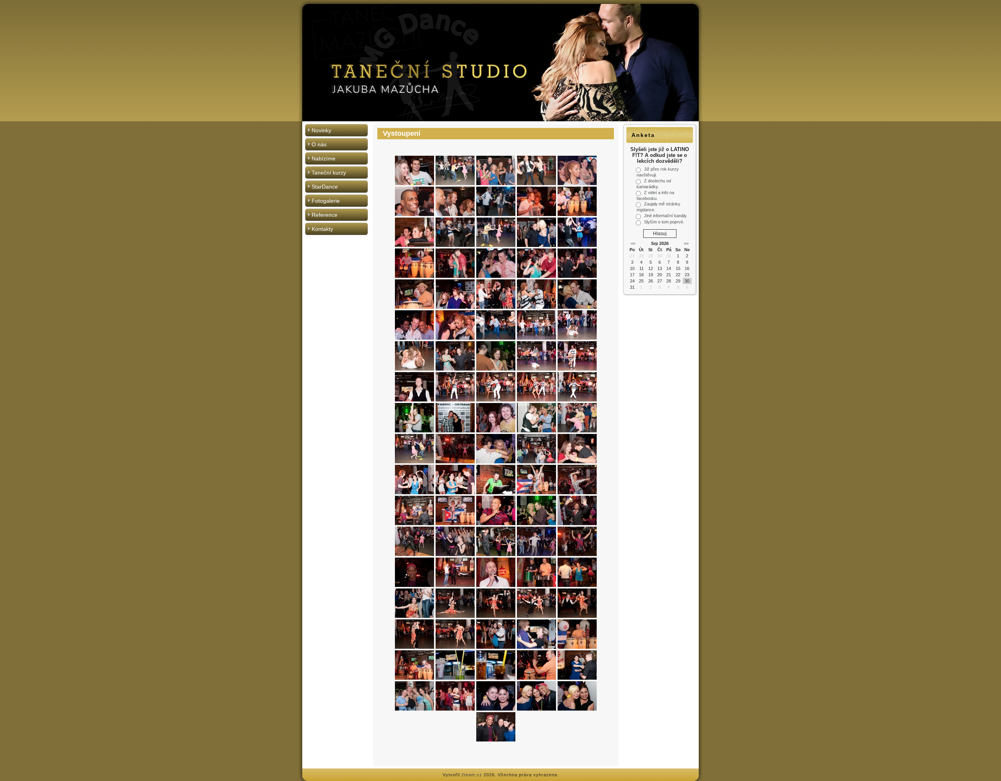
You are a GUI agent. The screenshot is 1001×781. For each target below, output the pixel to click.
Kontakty (322, 229)
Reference (324, 215)
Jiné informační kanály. (665, 215)
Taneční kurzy (329, 172)
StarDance (325, 187)
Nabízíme (323, 158)
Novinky (321, 130)
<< (633, 243)
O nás (319, 144)
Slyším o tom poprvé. (664, 222)
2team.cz (471, 774)
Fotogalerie (326, 201)
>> (686, 243)
